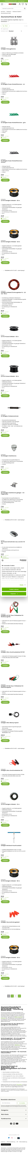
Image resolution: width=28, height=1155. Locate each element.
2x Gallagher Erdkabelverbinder (10, 416)
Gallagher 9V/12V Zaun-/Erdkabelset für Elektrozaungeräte (12, 686)
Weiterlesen (4, 21)
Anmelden (22, 1103)
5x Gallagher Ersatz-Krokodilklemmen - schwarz (12, 161)
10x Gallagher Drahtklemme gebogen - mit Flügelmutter (12, 493)
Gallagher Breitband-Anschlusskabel (11, 845)
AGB (17, 1141)
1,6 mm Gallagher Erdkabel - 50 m (10, 881)
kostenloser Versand (7, 736)
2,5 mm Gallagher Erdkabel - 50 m (10, 957)
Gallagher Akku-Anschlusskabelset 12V (12, 770)
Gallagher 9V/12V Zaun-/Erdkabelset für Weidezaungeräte (12, 616)
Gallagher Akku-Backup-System (10, 722)
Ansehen (5, 64)
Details (21, 585)
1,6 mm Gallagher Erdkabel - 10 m (10, 804)
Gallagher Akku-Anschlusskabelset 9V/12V (13, 652)
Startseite (3, 11)
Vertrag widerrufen (6, 1144)
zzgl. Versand (6, 59)
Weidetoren (17, 1044)
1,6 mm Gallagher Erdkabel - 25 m (10, 200)
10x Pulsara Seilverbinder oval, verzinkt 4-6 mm (13, 542)
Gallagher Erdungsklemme (8, 49)
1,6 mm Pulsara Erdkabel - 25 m (10, 336)
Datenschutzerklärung (22, 1106)
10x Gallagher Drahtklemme (8, 456)
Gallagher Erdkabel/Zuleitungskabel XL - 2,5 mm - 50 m (13, 293)
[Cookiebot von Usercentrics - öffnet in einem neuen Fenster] (20, 560)
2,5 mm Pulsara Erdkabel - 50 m (10, 376)
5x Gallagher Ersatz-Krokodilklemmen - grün (13, 122)
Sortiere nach (4, 31)
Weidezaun (9, 11)
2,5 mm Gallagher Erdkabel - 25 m (10, 241)
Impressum (3, 1141)
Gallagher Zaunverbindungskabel (10, 922)
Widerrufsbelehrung (23, 1141)
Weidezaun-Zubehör (17, 11)
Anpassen (13, 593)
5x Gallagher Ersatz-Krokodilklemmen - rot (13, 84)
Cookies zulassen (14, 589)
